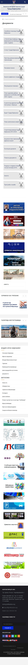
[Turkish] (16, 640)
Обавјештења (5, 13)
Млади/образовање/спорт (9, 360)
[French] (7, 640)
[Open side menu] (2, 2)
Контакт (13, 649)
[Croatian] (3, 640)
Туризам (4, 363)
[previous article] (26, 14)
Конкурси (5, 393)
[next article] (23, 14)
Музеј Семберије (6, 403)
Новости (4, 382)
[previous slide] (23, 296)
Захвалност (20, 647)
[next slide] (26, 296)
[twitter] (12, 636)
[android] (15, 636)
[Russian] (13, 640)
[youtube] (9, 636)
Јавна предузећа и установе (10, 370)
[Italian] (11, 640)
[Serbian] (14, 640)
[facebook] (3, 636)
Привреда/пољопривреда (9, 367)
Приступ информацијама (9, 407)
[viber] (6, 636)
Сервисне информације (8, 389)
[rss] (19, 636)
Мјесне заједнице (7, 356)
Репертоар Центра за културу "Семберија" (14, 400)
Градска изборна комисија (9, 410)
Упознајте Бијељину (7, 353)
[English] (5, 640)
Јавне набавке (6, 396)
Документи (5, 373)
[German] (9, 640)
